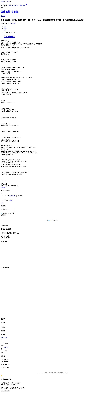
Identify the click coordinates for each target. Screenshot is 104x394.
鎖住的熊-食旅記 (10, 11)
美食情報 (13, 23)
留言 (14, 196)
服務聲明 (66, 372)
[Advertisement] (46, 254)
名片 (5, 30)
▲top (2, 202)
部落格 (5, 28)
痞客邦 (11, 196)
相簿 (5, 26)
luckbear (3, 187)
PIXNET (40, 372)
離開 (9, 391)
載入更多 (3, 205)
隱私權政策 (60, 372)
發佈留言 (3, 215)
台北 (11, 200)
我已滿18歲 (3, 391)
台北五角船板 (9, 37)
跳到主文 (3, 16)
